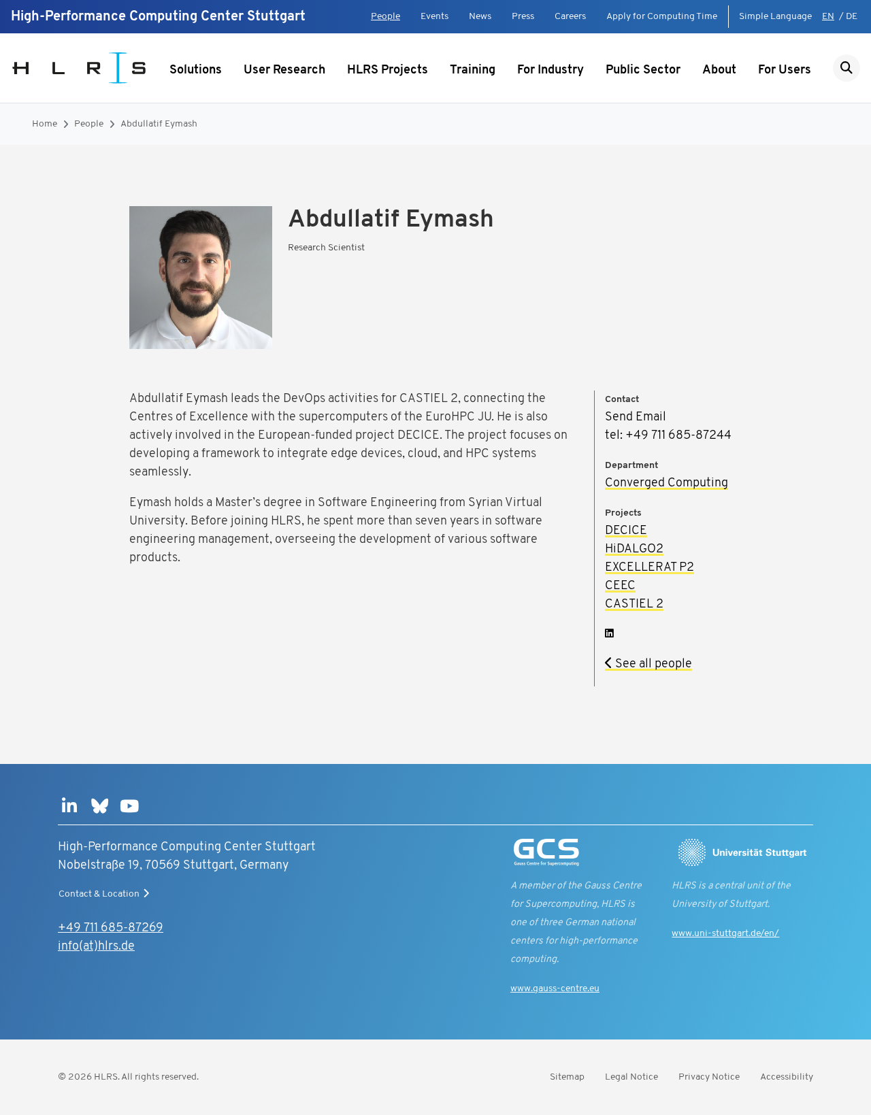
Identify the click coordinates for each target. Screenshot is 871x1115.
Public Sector (643, 71)
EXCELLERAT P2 (649, 568)
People (385, 17)
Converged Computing (666, 484)
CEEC (620, 586)
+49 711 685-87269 (110, 928)
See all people (652, 665)
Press (523, 17)
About (719, 71)
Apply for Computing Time (661, 17)
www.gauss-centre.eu (554, 989)
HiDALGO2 (634, 550)
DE (851, 17)
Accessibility (786, 1077)
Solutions (195, 71)
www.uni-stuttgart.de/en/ (725, 934)
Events (434, 17)
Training (472, 71)
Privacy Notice (709, 1077)
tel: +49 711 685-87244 (668, 436)
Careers (570, 17)
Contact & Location (99, 894)
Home (44, 124)
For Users (784, 71)
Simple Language (775, 17)
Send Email (635, 418)
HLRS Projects (387, 71)
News (480, 17)
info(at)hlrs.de (96, 947)
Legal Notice (631, 1077)
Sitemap (567, 1077)
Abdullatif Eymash (158, 124)
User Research (284, 71)
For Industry (550, 71)
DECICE (626, 531)
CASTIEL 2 (634, 605)
